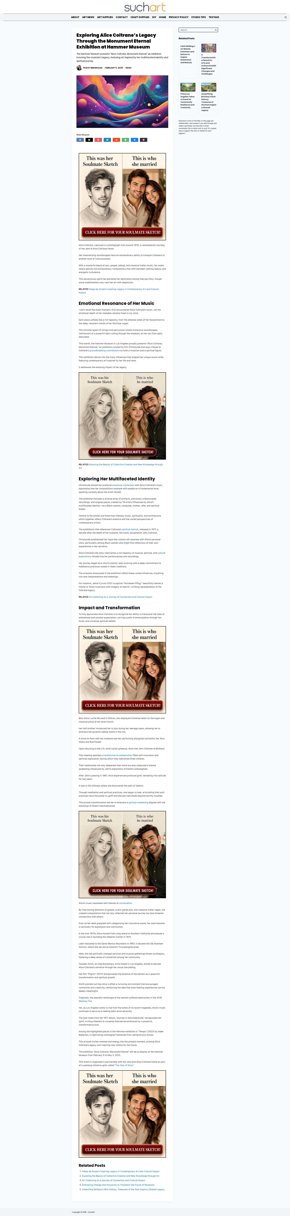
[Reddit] (116, 140)
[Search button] (216, 30)
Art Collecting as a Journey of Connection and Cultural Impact (120, 597)
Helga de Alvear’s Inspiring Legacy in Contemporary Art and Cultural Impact (121, 1171)
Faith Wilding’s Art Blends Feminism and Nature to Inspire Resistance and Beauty (187, 54)
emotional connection (123, 485)
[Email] (143, 140)
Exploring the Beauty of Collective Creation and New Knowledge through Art (121, 1176)
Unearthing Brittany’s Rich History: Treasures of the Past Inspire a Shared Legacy (123, 1189)
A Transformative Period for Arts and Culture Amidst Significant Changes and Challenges (208, 64)
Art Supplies (105, 17)
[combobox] (196, 30)
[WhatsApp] (125, 140)
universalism (125, 903)
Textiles (214, 17)
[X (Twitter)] (89, 140)
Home (162, 17)
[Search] (286, 17)
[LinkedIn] (107, 140)
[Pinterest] (98, 140)
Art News (88, 17)
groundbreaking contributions (104, 350)
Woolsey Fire (85, 1001)
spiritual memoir (130, 529)
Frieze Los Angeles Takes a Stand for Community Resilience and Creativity (187, 101)
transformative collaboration (117, 755)
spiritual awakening (138, 802)
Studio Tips (198, 17)
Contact (122, 17)
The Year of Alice (124, 1065)
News (128, 67)
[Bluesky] (134, 140)
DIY (154, 17)
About (75, 17)
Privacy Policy (178, 17)
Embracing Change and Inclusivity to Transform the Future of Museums (118, 1185)
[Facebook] (80, 140)
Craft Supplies (139, 17)
